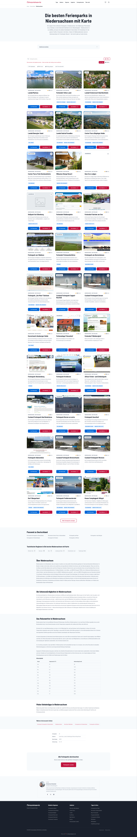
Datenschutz (107, 830)
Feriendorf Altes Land (63, 93)
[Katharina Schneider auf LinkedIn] (53, 794)
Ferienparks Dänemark (52, 817)
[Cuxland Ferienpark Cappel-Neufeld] (68, 282)
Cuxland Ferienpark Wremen (94, 458)
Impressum (101, 830)
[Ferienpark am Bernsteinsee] (97, 242)
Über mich (87, 2)
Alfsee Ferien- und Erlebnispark (95, 377)
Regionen (67, 2)
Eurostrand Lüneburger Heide (38, 336)
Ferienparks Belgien (52, 812)
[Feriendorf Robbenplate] (68, 201)
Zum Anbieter (45, 106)
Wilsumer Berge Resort (64, 174)
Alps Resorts (72, 817)
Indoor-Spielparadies (97, 102)
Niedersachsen (31, 90)
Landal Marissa (33, 93)
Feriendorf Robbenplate (64, 214)
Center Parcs (72, 810)
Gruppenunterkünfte (95, 814)
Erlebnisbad (88, 102)
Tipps (57, 2)
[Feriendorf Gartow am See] (97, 201)
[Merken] (51, 72)
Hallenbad (31, 142)
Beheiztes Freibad (61, 102)
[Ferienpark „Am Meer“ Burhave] (40, 282)
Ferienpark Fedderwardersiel (66, 498)
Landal (71, 812)
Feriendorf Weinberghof (93, 336)
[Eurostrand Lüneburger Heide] (40, 323)
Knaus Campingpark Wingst (94, 498)
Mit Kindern (93, 819)
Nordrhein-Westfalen (68, 724)
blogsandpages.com (72, 833)
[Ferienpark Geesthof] (97, 404)
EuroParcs (72, 814)
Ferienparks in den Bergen (96, 535)
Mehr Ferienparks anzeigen (68, 520)
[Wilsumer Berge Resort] (68, 161)
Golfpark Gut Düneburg (36, 214)
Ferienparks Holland (52, 808)
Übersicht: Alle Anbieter (74, 808)
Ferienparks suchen (68, 765)
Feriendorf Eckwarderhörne (65, 255)
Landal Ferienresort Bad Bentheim (96, 93)
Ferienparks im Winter (74, 537)
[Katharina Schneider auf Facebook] (47, 794)
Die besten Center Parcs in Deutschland (56, 535)
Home (28, 6)
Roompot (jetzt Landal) (74, 821)
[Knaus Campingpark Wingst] (97, 485)
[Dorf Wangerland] (40, 485)
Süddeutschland (58, 724)
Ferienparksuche (80, 2)
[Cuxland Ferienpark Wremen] (97, 444)
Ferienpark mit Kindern (53, 537)
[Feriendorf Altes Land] (68, 79)
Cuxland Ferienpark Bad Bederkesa (40, 417)
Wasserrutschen (89, 264)
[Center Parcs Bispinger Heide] (97, 120)
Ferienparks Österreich (53, 814)
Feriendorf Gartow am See (94, 214)
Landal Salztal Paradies (64, 133)
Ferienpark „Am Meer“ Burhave (38, 295)
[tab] (101, 62)
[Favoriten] (105, 2)
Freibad (58, 264)
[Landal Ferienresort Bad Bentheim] (97, 79)
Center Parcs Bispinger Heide (95, 133)
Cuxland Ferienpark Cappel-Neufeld (65, 296)
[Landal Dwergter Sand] (40, 120)
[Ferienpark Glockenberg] (40, 363)
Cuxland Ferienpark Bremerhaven (67, 458)
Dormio (71, 819)
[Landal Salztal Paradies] (68, 120)
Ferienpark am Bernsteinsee (94, 255)
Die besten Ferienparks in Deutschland (35, 535)
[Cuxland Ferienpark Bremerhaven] (68, 444)
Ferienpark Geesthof (92, 417)
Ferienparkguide (34, 2)
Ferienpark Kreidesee (63, 377)
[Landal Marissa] (40, 79)
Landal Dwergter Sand (35, 133)
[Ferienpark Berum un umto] (68, 404)
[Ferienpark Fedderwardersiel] (68, 485)
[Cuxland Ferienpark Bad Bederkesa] (40, 404)
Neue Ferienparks (94, 812)
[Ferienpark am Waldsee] (40, 242)
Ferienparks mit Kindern (94, 724)
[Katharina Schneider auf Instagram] (50, 794)
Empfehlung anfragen (95, 823)
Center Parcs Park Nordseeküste (39, 174)
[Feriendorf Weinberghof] (97, 323)
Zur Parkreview (33, 106)
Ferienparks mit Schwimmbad (33, 537)
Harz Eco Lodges (90, 174)
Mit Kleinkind (93, 821)
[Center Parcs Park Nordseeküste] (40, 161)
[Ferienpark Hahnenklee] (40, 444)
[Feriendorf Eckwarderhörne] (68, 242)
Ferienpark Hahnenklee (36, 458)
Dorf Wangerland (34, 498)
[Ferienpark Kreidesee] (68, 363)
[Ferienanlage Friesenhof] (68, 323)
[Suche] (108, 2)
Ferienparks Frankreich (53, 819)
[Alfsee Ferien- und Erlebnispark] (97, 363)
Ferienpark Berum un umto (65, 417)
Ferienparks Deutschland (53, 810)
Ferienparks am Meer (73, 535)
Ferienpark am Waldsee (36, 255)
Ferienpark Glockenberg (36, 377)
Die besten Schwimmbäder (96, 810)
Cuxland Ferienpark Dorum (94, 295)
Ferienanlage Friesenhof (64, 336)
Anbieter (61, 2)
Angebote (73, 2)
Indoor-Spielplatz (71, 102)
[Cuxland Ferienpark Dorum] (97, 282)
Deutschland (32, 6)
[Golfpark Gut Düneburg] (40, 201)
